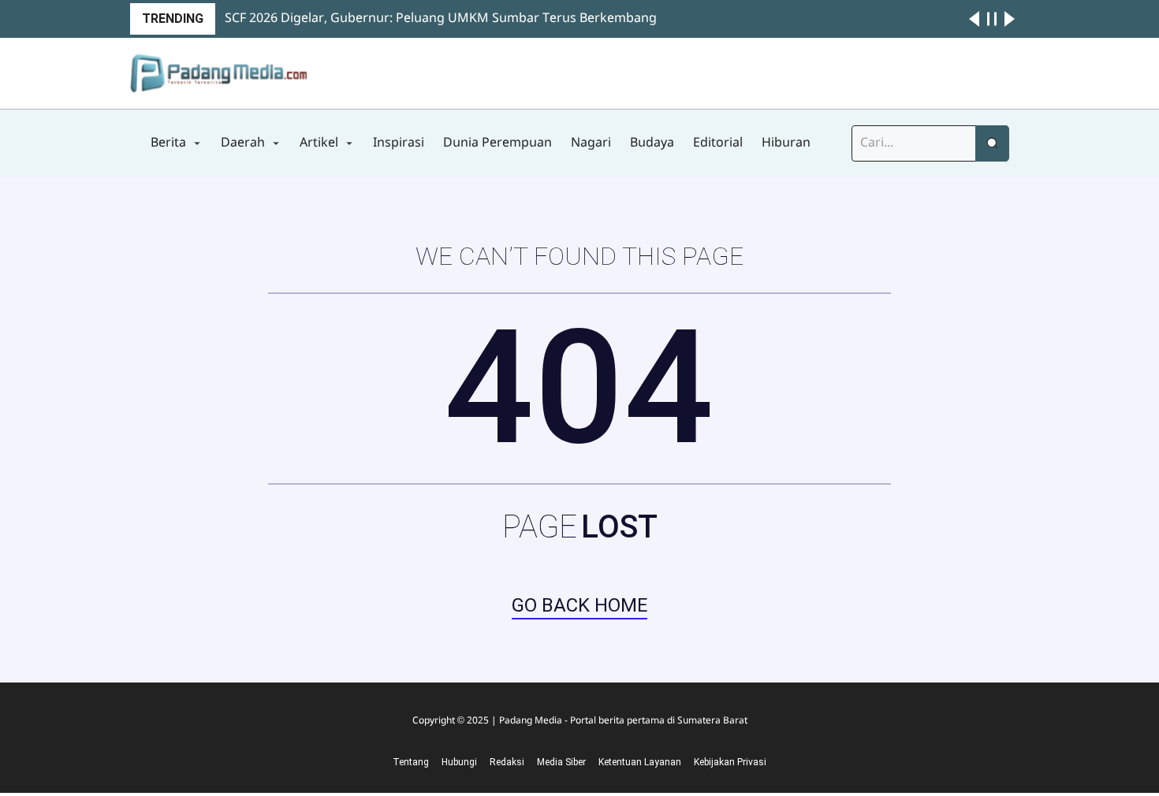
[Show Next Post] (1009, 19)
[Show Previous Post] (974, 19)
